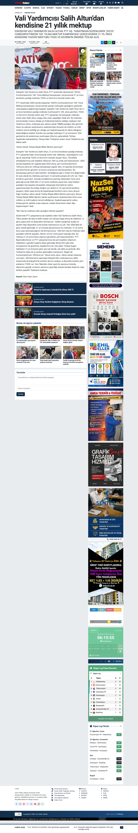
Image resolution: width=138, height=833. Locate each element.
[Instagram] (27, 804)
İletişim (83, 789)
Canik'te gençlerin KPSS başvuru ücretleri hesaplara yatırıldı (73, 362)
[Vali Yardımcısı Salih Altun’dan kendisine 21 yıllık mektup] (51, 68)
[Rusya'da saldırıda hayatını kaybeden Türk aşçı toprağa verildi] (97, 76)
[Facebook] (16, 804)
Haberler (18, 13)
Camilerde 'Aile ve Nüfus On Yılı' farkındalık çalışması (50, 341)
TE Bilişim (119, 814)
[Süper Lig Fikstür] (121, 726)
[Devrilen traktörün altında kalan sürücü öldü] (114, 76)
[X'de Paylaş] (105, 42)
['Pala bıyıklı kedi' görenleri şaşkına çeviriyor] (50, 352)
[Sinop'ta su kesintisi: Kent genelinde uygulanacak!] (114, 58)
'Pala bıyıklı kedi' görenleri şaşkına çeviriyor (49, 361)
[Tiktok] (39, 804)
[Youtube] (35, 804)
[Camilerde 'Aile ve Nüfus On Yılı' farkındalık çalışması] (50, 332)
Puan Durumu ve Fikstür (62, 793)
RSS (19, 814)
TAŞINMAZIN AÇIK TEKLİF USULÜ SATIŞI (97, 65)
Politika (66, 8)
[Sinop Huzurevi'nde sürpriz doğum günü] (74, 332)
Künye (105, 789)
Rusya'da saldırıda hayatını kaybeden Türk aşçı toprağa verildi (96, 84)
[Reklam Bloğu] (105, 113)
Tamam (102, 819)
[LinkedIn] (31, 804)
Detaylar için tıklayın (105, 719)
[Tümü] (121, 50)
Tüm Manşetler (59, 795)
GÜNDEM (18, 8)
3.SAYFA (27, 8)
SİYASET (50, 8)
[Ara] (122, 3)
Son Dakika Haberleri (61, 798)
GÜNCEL (36, 8)
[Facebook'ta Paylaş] (102, 42)
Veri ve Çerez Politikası (89, 819)
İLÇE (43, 8)
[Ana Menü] (122, 8)
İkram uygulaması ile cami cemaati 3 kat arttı (26, 361)
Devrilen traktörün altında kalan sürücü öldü (114, 83)
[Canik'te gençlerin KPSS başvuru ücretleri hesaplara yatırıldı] (74, 352)
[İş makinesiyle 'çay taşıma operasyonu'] (27, 332)
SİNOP (82, 8)
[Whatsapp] (42, 804)
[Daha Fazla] (113, 42)
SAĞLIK (74, 8)
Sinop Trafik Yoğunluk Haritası (64, 791)
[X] (20, 804)
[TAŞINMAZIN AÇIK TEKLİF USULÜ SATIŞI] (97, 58)
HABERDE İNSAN (29, 13)
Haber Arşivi (58, 800)
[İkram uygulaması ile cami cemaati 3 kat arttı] (27, 352)
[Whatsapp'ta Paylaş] (109, 42)
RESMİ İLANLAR (99, 8)
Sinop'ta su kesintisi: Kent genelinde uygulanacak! (112, 66)
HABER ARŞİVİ (113, 8)
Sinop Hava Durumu (61, 789)
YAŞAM (58, 8)
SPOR (88, 8)
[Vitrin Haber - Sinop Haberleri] (22, 3)
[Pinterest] (24, 804)
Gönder (21, 394)
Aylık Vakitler (95, 655)
